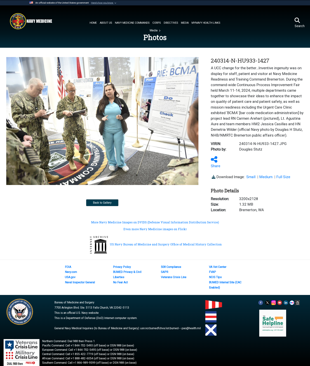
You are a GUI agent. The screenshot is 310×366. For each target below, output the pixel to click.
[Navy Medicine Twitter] (267, 302)
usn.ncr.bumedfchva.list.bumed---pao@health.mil (170, 328)
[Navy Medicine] (30, 21)
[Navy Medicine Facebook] (260, 302)
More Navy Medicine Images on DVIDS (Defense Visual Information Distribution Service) (155, 222)
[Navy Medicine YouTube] (279, 302)
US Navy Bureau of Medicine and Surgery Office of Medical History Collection (166, 244)
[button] (104, 3)
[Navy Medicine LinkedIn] (285, 302)
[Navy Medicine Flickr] (292, 302)
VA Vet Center (217, 267)
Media (154, 30)
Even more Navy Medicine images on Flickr (155, 229)
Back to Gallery (102, 202)
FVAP (212, 272)
